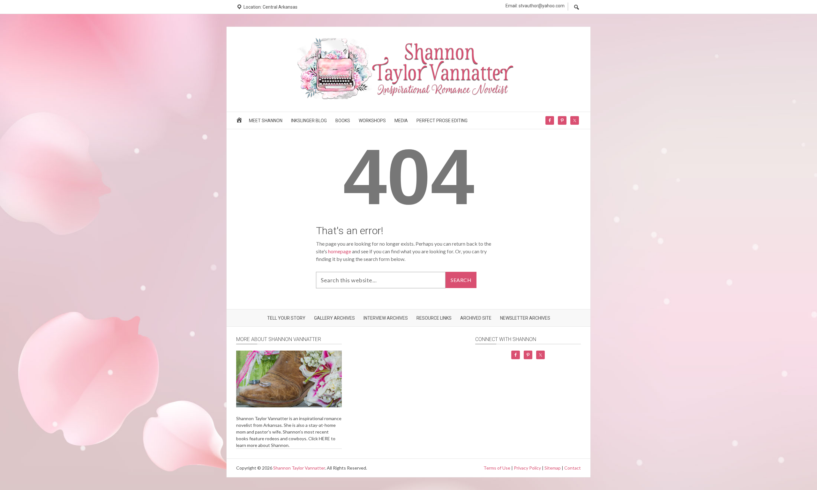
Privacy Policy (527, 468)
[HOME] (240, 122)
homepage (339, 251)
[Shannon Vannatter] (408, 98)
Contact (572, 468)
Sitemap (552, 468)
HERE (324, 438)
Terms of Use (496, 468)
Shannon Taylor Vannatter (299, 468)
